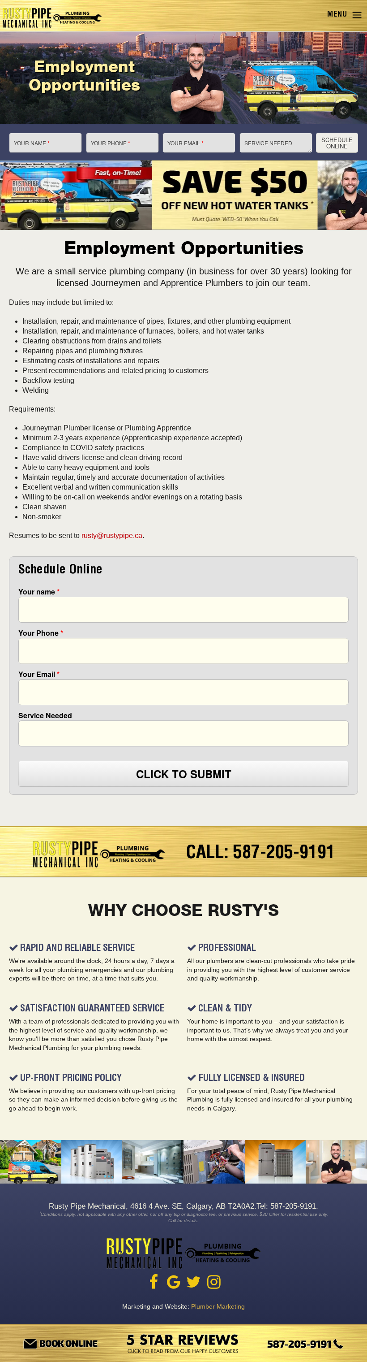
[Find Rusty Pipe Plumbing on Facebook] (153, 1282)
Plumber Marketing (218, 1306)
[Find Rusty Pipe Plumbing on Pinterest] (214, 1282)
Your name (39, 592)
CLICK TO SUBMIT (183, 773)
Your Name (32, 143)
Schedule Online (337, 142)
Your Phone (110, 143)
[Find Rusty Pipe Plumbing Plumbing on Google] (174, 1282)
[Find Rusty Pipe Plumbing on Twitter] (194, 1282)
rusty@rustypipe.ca (111, 535)
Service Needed (268, 143)
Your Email (185, 143)
